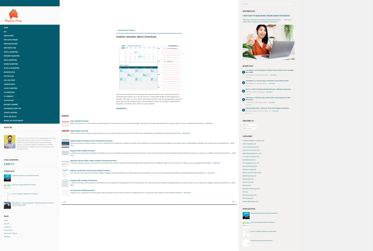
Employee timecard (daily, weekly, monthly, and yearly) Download (93, 160)
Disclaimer (7, 236)
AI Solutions (9, 100)
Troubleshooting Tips (12, 108)
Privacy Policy (8, 230)
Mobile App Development (13, 121)
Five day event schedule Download (82, 190)
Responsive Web (10, 48)
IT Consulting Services (249, 163)
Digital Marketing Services (251, 153)
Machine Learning (11, 104)
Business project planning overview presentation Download (91, 141)
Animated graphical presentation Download (25, 175)
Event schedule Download (79, 121)
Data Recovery (9, 80)
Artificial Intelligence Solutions (252, 140)
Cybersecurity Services (249, 147)
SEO (5, 32)
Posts (247, 125)
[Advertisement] (118, 13)
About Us (7, 224)
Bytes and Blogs (10, 116)
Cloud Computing (10, 88)
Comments (248, 128)
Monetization (9, 72)
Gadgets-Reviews (10, 112)
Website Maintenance (249, 201)
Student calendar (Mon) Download (136, 36)
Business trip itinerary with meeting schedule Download (90, 170)
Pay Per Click (9, 76)
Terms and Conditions (10, 233)
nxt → (234, 202)
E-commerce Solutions (250, 156)
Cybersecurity (9, 84)
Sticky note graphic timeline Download (24, 185)
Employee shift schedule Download (82, 151)
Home (6, 28)
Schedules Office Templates (126, 30)
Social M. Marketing (11, 68)
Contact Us (7, 227)
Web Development (11, 40)
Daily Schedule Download (79, 131)
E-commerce (8, 96)
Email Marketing (10, 60)
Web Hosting (9, 36)
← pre (64, 202)
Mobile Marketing (11, 64)
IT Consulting (9, 92)
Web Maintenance (11, 44)
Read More (209, 123)
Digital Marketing (11, 52)
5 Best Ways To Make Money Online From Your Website (266, 16)
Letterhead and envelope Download (261, 240)
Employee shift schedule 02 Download (83, 180)
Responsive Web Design (250, 189)
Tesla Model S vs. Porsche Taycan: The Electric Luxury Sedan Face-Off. (267, 80)
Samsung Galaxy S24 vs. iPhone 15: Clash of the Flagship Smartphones (267, 108)
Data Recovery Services (250, 150)
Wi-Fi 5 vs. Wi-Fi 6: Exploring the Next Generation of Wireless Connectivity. (268, 89)
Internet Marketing (12, 56)
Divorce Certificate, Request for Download (24, 194)
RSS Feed (245, 185)
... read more (272, 75)
